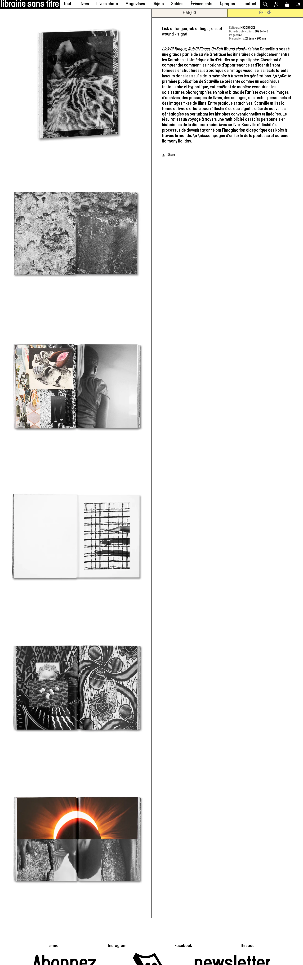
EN (298, 4)
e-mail (54, 945)
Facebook (183, 945)
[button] (84, 4)
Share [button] (171, 155)
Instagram (117, 945)
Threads (247, 945)
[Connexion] (276, 4)
